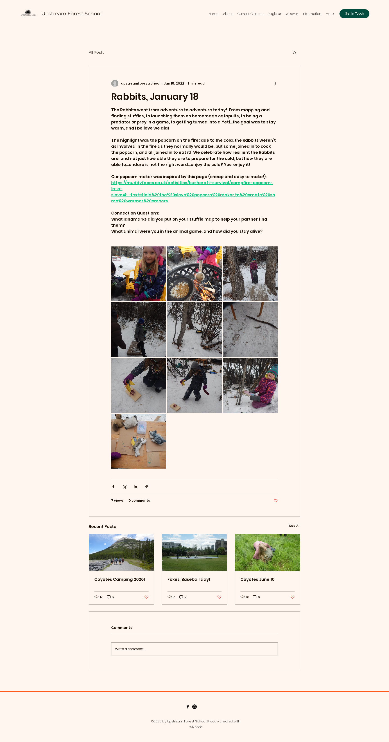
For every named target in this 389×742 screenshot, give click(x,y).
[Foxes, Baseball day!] (194, 552)
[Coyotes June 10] (267, 552)
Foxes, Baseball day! (188, 579)
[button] (294, 52)
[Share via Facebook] (113, 487)
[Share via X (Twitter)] (124, 487)
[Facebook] (187, 706)
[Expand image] (138, 273)
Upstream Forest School (71, 14)
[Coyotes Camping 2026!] (121, 552)
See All (294, 525)
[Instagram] (194, 706)
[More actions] (275, 83)
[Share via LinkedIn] (135, 487)
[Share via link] (146, 487)
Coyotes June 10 (257, 579)
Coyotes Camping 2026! (119, 579)
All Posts (96, 52)
